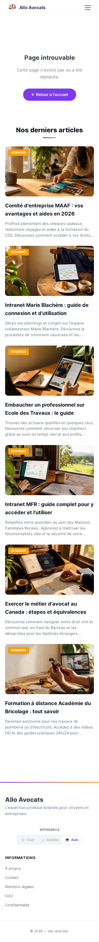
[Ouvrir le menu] (88, 7)
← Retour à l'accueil (49, 94)
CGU (9, 896)
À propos (13, 868)
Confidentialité (17, 905)
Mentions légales (19, 886)
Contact (12, 877)
